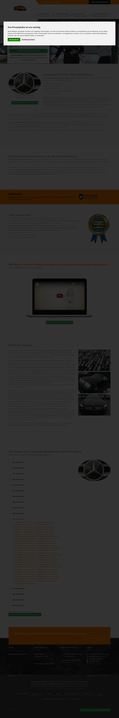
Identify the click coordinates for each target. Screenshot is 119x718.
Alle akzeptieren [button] (14, 39)
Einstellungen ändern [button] (28, 39)
